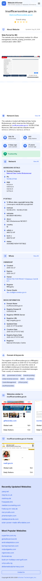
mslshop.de (6, 498)
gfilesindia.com (10, 421)
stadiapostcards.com (10, 519)
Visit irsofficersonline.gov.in (21, 15)
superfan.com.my (9, 535)
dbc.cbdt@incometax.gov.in (16, 292)
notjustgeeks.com (9, 549)
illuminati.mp (7, 556)
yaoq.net (5, 491)
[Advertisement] (21, 49)
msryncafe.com (8, 512)
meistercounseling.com (11, 505)
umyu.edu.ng (7, 563)
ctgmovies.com (8, 553)
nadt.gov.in (8, 463)
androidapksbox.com (10, 542)
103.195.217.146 (12, 179)
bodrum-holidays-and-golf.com (14, 560)
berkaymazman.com (10, 546)
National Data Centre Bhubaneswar (19, 173)
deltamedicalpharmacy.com (13, 566)
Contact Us (21, 572)
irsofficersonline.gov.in (20, 125)
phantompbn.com (9, 516)
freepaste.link (7, 502)
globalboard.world (9, 539)
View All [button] (37, 116)
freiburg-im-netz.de (10, 509)
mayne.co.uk (7, 495)
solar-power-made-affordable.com (16, 522)
